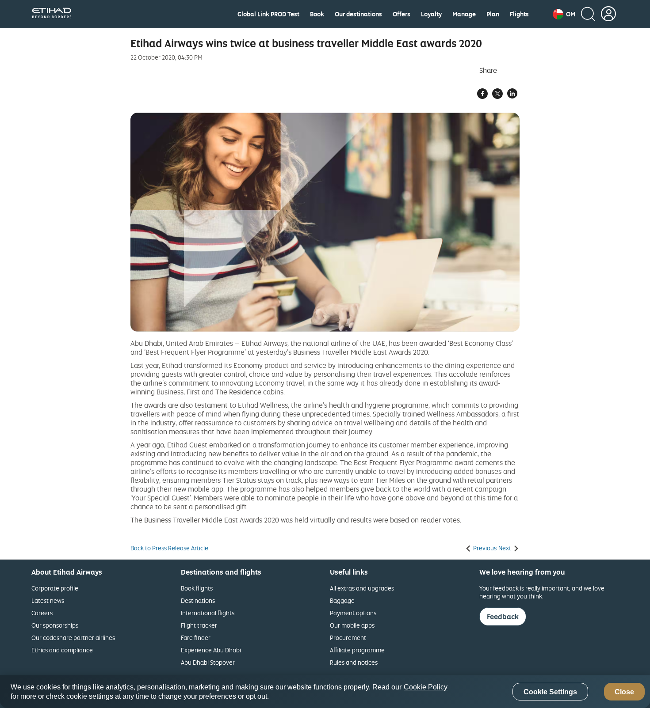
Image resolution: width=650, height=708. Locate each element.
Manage (464, 14)
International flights (207, 613)
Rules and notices (354, 662)
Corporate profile (54, 588)
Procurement (348, 637)
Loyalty (431, 14)
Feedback (503, 616)
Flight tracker (199, 625)
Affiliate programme (357, 650)
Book (317, 14)
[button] (564, 14)
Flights (519, 14)
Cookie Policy (425, 687)
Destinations (198, 600)
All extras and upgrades (362, 588)
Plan (492, 14)
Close (624, 692)
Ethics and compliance (62, 650)
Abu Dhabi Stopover (208, 662)
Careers (42, 613)
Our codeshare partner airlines (73, 637)
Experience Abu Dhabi (211, 650)
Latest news (47, 600)
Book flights (197, 588)
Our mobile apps (352, 625)
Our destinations (358, 14)
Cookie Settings (550, 692)
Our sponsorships (54, 625)
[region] (325, 691)
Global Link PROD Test (268, 14)
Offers (401, 14)
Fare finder (195, 637)
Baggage (342, 600)
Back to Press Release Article (169, 548)
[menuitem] (268, 14)
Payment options (353, 613)
